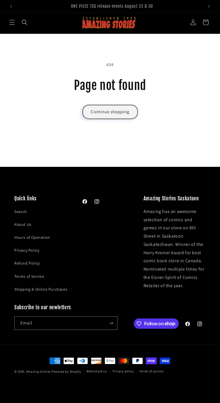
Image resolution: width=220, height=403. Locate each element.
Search (20, 211)
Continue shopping (110, 111)
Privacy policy (123, 371)
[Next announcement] (209, 6)
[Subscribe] (111, 323)
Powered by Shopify (66, 371)
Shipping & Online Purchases (40, 289)
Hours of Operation (32, 237)
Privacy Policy (26, 250)
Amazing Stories (38, 371)
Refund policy (97, 371)
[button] (12, 22)
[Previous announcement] (11, 6)
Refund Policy (27, 263)
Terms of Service (29, 276)
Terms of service (151, 371)
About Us (23, 224)
